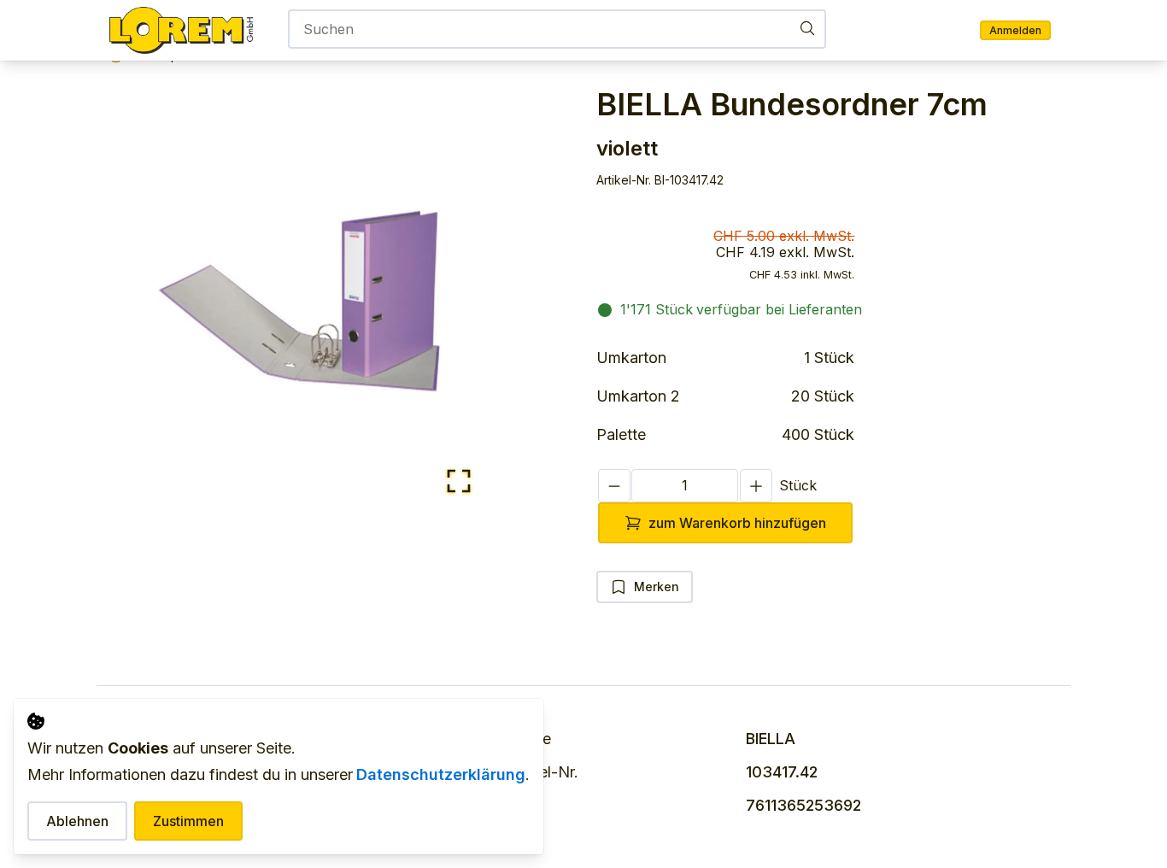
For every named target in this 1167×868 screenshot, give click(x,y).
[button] (299, 300)
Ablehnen (77, 821)
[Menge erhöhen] (756, 485)
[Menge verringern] (614, 485)
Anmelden (1015, 30)
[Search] (807, 27)
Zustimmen (188, 821)
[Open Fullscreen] (459, 482)
